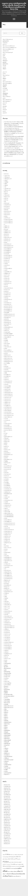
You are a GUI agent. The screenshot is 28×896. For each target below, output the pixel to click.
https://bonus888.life (7, 83)
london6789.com (8, 371)
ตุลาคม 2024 (7, 820)
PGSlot (5, 444)
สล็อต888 (5, 85)
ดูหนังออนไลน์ (6, 41)
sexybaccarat (6, 50)
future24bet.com (7, 302)
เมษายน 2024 (7, 830)
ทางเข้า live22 (7, 676)
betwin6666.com (7, 244)
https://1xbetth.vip (6, 96)
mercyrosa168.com (8, 395)
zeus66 (5, 660)
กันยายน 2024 (7, 822)
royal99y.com (7, 503)
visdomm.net (7, 635)
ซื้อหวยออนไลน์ (7, 668)
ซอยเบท (5, 665)
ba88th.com (6, 226)
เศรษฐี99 (6, 769)
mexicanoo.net (7, 399)
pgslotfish (6, 456)
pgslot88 (5, 106)
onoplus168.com (8, 423)
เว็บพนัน (6, 763)
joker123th (6, 345)
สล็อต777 (6, 719)
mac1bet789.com (8, 382)
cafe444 (6, 263)
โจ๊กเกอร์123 (6, 774)
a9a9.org (6, 198)
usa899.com (7, 621)
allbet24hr (6, 209)
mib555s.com (7, 404)
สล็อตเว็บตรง (7, 736)
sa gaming (5, 42)
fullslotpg (6, 297)
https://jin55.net (6, 75)
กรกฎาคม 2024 (7, 825)
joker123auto (7, 343)
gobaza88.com (7, 317)
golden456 (6, 319)
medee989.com (7, 390)
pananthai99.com (8, 426)
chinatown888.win (8, 268)
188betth (6, 185)
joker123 (4, 44)
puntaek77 (6, 480)
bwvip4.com (6, 260)
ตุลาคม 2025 (7, 801)
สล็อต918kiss (7, 723)
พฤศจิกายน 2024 (7, 819)
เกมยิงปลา (6, 748)
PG (4, 431)
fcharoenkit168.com (8, 288)
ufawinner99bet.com (8, 617)
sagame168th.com (8, 513)
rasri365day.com (7, 488)
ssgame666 (6, 567)
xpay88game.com (8, 653)
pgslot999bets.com (8, 454)
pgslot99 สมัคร (11, 862)
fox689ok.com (7, 294)
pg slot (4, 111)
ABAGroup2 (6, 203)
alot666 (5, 216)
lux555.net (6, 377)
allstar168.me (7, 213)
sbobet (5, 518)
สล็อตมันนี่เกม (7, 730)
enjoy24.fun (6, 276)
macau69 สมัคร (7, 386)
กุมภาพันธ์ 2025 (7, 814)
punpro (5, 470)
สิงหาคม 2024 (7, 824)
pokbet (5, 464)
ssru (5, 568)
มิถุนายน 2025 (7, 807)
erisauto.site (6, 278)
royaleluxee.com (7, 505)
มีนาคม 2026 (7, 793)
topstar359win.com (8, 591)
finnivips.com (7, 289)
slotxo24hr (6, 555)
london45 (6, 369)
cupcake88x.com (8, 271)
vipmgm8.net (7, 630)
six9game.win (7, 537)
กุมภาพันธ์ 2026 (7, 794)
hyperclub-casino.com (9, 335)
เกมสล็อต (6, 750)
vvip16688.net (7, 637)
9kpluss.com (7, 196)
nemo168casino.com (9, 413)
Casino (5, 266)
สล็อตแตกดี (6, 741)
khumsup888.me (7, 350)
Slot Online (6, 546)
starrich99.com (7, 570)
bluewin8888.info (7, 248)
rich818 (5, 495)
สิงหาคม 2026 (7, 784)
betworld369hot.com (8, 245)
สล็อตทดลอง (5, 93)
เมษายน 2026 (7, 791)
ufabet (5, 599)
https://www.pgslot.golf (8, 52)
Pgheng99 (6, 438)
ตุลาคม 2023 (7, 840)
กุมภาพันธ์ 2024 (7, 833)
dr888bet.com (7, 273)
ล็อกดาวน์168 (7, 702)
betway (4, 107)
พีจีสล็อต (6, 691)
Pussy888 (6, 482)
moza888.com (7, 405)
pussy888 (5, 88)
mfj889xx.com (7, 402)
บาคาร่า (6, 679)
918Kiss (6, 193)
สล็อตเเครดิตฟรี (7, 740)
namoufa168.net (7, 412)
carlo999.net (7, 265)
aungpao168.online (8, 219)
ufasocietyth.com (8, 616)
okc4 (5, 421)
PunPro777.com (7, 477)
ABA (5, 201)
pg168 (4, 73)
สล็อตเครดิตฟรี (7, 735)
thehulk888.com (7, 585)
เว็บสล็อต (6, 766)
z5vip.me (6, 656)
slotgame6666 (7, 552)
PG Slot (5, 433)
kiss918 (6, 353)
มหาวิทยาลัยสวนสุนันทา (9, 696)
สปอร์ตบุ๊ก (6, 704)
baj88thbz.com (7, 230)
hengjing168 (6, 328)
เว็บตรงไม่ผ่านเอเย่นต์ (8, 759)
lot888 (5, 372)
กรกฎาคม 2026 (7, 786)
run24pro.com (7, 506)
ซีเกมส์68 (6, 666)
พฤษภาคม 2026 (7, 789)
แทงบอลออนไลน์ (7, 772)
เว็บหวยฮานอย (7, 767)
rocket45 (6, 498)
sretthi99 (6, 562)
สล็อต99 (4, 86)
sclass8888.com (7, 521)
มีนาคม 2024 (7, 832)
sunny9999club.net (8, 577)
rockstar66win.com (8, 500)
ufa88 (5, 596)
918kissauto (7, 195)
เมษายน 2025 (7, 811)
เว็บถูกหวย (6, 761)
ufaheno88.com (7, 604)
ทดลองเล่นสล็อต (7, 673)
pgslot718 (6, 446)
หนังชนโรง (5, 60)
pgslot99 (6, 451)
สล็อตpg (6, 727)
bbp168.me (6, 234)
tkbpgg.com (6, 586)
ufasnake (6, 614)
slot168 (4, 65)
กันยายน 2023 (7, 842)
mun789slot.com (8, 407)
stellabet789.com (8, 572)
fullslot (4, 57)
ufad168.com (7, 603)
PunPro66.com (7, 474)
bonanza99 (6, 253)
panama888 (6, 425)
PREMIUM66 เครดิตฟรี (17, 862)
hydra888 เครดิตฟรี (8, 333)
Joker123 (6, 341)
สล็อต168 (6, 710)
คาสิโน (5, 661)
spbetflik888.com (8, 557)
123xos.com (7, 175)
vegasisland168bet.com (9, 625)
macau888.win (7, 387)
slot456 (4, 67)
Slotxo (5, 554)
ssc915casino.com (8, 565)
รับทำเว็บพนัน (7, 701)
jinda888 (6, 340)
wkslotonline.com (8, 645)
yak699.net (6, 655)
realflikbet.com (7, 492)
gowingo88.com (7, 324)
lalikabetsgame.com (8, 359)
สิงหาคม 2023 (7, 843)
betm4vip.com (7, 240)
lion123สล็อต (7, 363)
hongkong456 (7, 332)
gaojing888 (6, 312)
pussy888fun (7, 483)
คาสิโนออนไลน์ (7, 663)
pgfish (5, 435)
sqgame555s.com (8, 560)
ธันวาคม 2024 (7, 817)
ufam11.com (7, 606)
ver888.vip (6, 629)
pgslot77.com (7, 449)
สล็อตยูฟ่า (6, 732)
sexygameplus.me (8, 531)
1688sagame (7, 177)
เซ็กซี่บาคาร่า (7, 753)
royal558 (6, 501)
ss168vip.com (7, 563)
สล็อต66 (4, 68)
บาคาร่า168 (5, 90)
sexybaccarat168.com (9, 529)
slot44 (4, 80)
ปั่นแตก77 (6, 688)
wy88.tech (6, 650)
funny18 (6, 301)
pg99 (4, 55)
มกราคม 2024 (7, 835)
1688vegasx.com (8, 178)
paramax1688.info (8, 430)
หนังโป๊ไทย (5, 94)
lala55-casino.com (8, 356)
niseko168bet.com (8, 417)
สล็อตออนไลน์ (7, 733)
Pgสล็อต (6, 461)
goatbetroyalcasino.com (9, 314)
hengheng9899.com (8, 327)
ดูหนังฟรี (4, 62)
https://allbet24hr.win (7, 99)
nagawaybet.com (8, 408)
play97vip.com (7, 462)
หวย (5, 746)
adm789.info (7, 206)
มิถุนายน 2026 (7, 788)
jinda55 (5, 338)
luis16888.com (7, 374)
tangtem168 (6, 581)
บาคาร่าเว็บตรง (7, 684)
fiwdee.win (6, 291)
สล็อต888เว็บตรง (7, 722)
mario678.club (7, 389)
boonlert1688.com (8, 255)
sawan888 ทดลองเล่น (8, 514)
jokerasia (5, 109)
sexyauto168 (7, 528)
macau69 (6, 384)
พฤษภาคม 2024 (7, 828)
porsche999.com (8, 466)
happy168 (6, 325)
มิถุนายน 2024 (7, 827)
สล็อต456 (6, 712)
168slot (5, 180)
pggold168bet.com (8, 436)
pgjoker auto (7, 439)
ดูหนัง (5, 670)
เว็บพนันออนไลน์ (7, 764)
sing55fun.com (7, 534)
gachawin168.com (8, 306)
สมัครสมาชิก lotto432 (8, 705)
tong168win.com (7, 590)
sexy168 (6, 526)
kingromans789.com (8, 351)
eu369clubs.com (7, 281)
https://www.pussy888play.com (9, 47)
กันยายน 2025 (7, 802)
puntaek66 (6, 479)
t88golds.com (7, 580)
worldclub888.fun (8, 647)
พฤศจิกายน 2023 (7, 838)
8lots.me (6, 191)
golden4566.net (7, 320)
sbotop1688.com (8, 519)
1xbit (5, 186)
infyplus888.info (7, 337)
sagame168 (6, 510)
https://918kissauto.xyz (8, 39)
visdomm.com (7, 634)
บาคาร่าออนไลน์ (7, 683)
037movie (6, 173)
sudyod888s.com (8, 573)
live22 (5, 364)
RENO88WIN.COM (8, 493)
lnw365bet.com (7, 368)
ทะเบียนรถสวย (7, 674)
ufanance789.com (8, 611)
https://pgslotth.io (6, 101)
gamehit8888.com (8, 309)
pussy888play (7, 485)
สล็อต (5, 709)
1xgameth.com (7, 188)
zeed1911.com (7, 658)
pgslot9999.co (7, 452)
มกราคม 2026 (7, 796)
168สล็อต (6, 182)
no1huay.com (7, 420)
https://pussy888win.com (8, 49)
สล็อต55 (6, 714)
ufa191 (5, 594)
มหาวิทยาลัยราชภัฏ (8, 694)
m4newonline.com (8, 381)
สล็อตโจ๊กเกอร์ (7, 743)
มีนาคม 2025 (7, 812)
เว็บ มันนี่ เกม (7, 754)
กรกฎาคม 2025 (7, 806)
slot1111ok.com (7, 547)
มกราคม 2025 (7, 815)
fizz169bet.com (7, 293)
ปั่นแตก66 (6, 686)
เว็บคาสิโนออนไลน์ (8, 756)
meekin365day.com (8, 392)
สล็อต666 (6, 717)
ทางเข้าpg (6, 678)
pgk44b (5, 443)
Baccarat (6, 229)
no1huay (6, 418)
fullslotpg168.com (8, 299)
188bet (5, 183)
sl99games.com (7, 542)
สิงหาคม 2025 (7, 804)
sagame (6, 508)
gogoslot (5, 112)
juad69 (5, 348)
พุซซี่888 (6, 692)
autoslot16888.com (8, 221)
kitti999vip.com (7, 355)
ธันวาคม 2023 (7, 837)
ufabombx (6, 601)
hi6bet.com (6, 330)
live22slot (5, 59)
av (4, 224)
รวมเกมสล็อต (7, 699)
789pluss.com (7, 190)
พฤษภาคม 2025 (7, 809)
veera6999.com (7, 622)
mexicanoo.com (7, 397)
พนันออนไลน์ (7, 689)
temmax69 (6, 583)
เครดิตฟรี (6, 751)
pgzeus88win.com (8, 459)
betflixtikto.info (7, 239)
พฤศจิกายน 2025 (7, 799)
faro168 (6, 286)
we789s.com (7, 640)
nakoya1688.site (7, 410)
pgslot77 (6, 448)
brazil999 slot (7, 258)
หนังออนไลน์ (6, 745)
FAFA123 (6, 284)
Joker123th (10, 859)
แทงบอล (6, 771)
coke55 (5, 270)
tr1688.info (6, 593)
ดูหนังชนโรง (5, 63)
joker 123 (5, 72)
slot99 (4, 76)
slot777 (4, 104)
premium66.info (7, 467)
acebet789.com (7, 204)
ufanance (6, 609)
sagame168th (7, 511)
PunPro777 (6, 475)
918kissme (12, 854)
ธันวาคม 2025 (7, 797)
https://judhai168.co (7, 81)
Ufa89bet (6, 598)
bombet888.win (7, 250)
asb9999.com (7, 217)
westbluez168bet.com (9, 642)
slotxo (4, 91)
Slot (5, 544)
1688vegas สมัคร (17, 854)
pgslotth (6, 457)
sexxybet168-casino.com (9, 523)
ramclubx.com (7, 487)
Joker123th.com (7, 346)
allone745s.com (7, 211)
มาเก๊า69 (6, 697)
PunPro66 (6, 472)
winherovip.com (7, 643)
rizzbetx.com (7, 497)
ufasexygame (7, 612)
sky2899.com (7, 541)
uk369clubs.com (7, 619)
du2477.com (7, 275)
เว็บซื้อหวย (6, 758)
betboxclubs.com (8, 237)
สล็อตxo (6, 728)
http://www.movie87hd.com (9, 45)
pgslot (4, 54)
